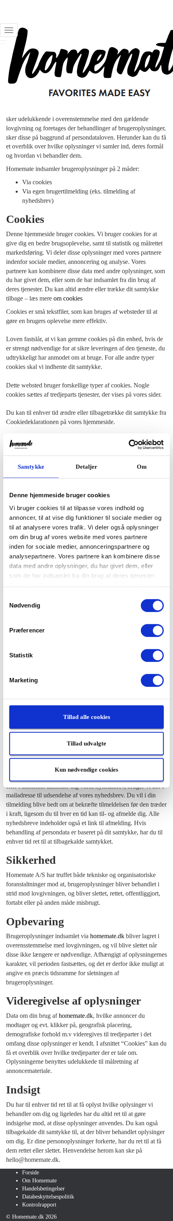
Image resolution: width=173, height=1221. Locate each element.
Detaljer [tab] (87, 466)
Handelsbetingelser (43, 1189)
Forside (30, 1173)
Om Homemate (39, 1181)
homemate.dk (107, 936)
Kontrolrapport (39, 1205)
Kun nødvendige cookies (86, 769)
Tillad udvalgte (86, 743)
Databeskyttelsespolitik (48, 1197)
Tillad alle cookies (86, 717)
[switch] (152, 630)
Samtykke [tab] (31, 466)
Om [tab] (142, 466)
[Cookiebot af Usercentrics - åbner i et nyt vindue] (128, 444)
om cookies (68, 298)
